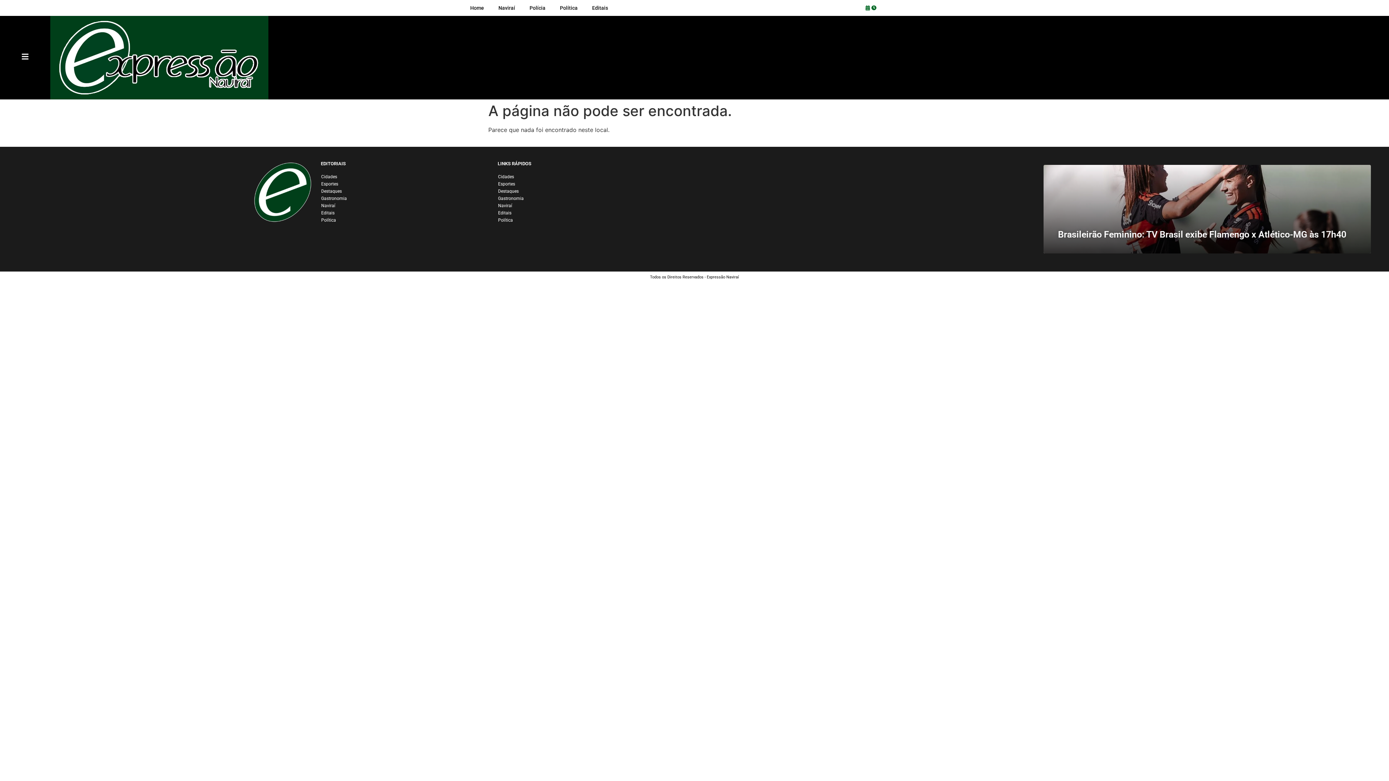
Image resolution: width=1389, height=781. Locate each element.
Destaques (331, 191)
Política (328, 220)
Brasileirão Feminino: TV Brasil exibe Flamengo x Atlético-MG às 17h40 (1202, 234)
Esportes (329, 184)
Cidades (329, 176)
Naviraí (328, 205)
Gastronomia (334, 198)
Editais (328, 212)
